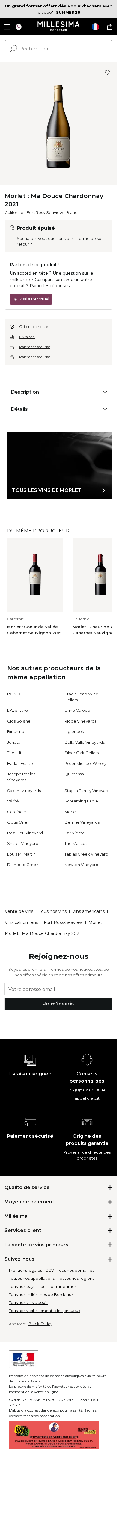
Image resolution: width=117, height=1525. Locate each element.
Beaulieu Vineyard (25, 833)
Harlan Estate (20, 763)
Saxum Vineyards (24, 790)
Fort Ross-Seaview (45, 212)
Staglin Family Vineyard (87, 790)
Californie (14, 212)
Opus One (17, 822)
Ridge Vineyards (80, 721)
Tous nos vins (53, 911)
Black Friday (40, 1323)
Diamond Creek (23, 864)
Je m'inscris (58, 1004)
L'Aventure (17, 710)
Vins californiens (21, 922)
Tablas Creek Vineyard (86, 854)
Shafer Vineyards (23, 843)
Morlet (70, 811)
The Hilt (14, 752)
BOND (13, 694)
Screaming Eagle (81, 801)
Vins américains (88, 911)
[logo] (58, 26)
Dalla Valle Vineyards (84, 742)
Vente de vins (19, 911)
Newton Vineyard (81, 864)
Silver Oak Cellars (81, 752)
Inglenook (74, 731)
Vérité (13, 801)
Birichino (15, 731)
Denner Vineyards (82, 822)
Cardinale (16, 811)
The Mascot (75, 843)
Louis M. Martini (22, 854)
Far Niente (74, 833)
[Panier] (109, 26)
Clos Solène (19, 721)
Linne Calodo (77, 710)
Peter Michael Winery (85, 763)
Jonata (13, 742)
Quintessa (74, 773)
